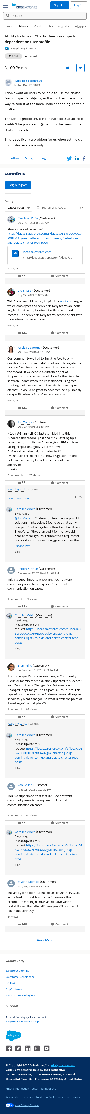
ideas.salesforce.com (37, 252)
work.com (66, 301)
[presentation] (15, 254)
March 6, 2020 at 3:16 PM (34, 352)
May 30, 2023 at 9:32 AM (33, 223)
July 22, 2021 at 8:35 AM (33, 295)
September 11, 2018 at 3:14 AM (38, 670)
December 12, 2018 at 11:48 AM (38, 573)
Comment (61, 276)
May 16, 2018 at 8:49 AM (33, 886)
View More (45, 940)
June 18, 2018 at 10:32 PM (34, 790)
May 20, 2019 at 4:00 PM (33, 427)
